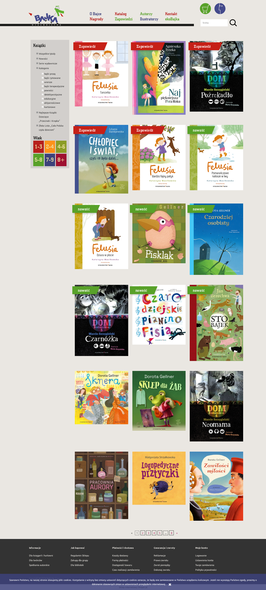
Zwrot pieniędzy (162, 565)
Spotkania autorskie (39, 565)
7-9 (50, 159)
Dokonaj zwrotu (162, 569)
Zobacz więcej (100, 104)
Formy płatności (120, 560)
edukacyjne (50, 98)
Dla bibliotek (77, 565)
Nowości (43, 58)
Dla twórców (35, 560)
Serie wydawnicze (48, 63)
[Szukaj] (233, 23)
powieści (48, 90)
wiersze (48, 82)
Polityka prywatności (206, 569)
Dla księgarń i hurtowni (41, 555)
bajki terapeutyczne (54, 86)
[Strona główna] (57, 17)
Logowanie (201, 555)
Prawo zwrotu (161, 560)
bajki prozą (49, 73)
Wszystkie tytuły (47, 53)
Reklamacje (160, 555)
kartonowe (49, 106)
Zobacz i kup (214, 188)
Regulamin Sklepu (80, 555)
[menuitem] (98, 13)
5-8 (38, 159)
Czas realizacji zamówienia (126, 569)
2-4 (50, 146)
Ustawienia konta (204, 560)
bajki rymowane (52, 77)
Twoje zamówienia (204, 565)
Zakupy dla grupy (79, 560)
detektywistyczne (53, 94)
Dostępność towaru (122, 565)
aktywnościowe (52, 102)
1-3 (38, 146)
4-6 (61, 146)
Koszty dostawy (120, 555)
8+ (61, 159)
